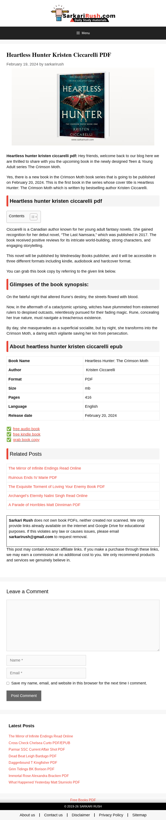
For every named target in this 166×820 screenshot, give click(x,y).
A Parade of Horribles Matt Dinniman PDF (44, 505)
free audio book (26, 429)
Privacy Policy (111, 815)
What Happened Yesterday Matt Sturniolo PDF (44, 782)
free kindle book (26, 434)
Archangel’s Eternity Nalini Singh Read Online (48, 496)
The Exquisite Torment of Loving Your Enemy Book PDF (56, 486)
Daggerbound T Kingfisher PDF (33, 762)
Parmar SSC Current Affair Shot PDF (37, 749)
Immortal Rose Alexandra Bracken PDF (39, 776)
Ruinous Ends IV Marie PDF (32, 477)
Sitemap (139, 815)
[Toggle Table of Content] (31, 217)
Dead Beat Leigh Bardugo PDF (33, 756)
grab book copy (26, 440)
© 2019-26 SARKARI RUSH (83, 806)
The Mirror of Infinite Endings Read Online (44, 468)
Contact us (53, 815)
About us (27, 815)
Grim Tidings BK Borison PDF (31, 769)
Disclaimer (81, 815)
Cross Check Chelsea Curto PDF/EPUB (39, 743)
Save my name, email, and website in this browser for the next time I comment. (79, 683)
